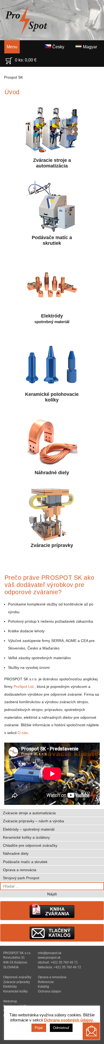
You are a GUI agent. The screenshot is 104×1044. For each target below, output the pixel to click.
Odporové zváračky (17, 977)
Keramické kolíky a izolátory (26, 837)
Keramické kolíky (15, 991)
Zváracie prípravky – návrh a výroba (33, 821)
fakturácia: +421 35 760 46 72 (59, 967)
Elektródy (51, 318)
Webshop (10, 1001)
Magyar (89, 47)
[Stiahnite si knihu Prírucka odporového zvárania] (52, 917)
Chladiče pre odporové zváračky (30, 845)
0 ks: (26, 60)
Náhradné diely (52, 472)
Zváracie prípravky (52, 545)
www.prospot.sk (49, 957)
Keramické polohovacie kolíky (52, 397)
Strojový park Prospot (21, 878)
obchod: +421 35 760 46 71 (58, 962)
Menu (12, 47)
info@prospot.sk (49, 953)
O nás (23, 733)
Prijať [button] (39, 1028)
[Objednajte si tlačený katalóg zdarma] (52, 938)
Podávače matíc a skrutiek (52, 240)
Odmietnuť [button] (61, 1028)
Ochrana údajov (49, 991)
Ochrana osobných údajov (68, 1020)
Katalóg (43, 986)
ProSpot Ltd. (24, 686)
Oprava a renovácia (19, 870)
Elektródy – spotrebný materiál (28, 829)
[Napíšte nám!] (91, 1031)
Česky (57, 47)
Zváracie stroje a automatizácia (52, 163)
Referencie (46, 982)
